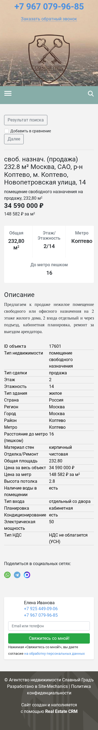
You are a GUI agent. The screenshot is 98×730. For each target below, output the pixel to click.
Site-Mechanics (53, 686)
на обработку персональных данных (54, 653)
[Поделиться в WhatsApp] (7, 575)
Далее (14, 139)
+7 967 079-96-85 (41, 615)
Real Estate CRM (61, 711)
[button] (49, 19)
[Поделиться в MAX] (27, 575)
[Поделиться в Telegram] (17, 575)
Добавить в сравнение (30, 131)
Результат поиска (26, 120)
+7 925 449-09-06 (41, 608)
